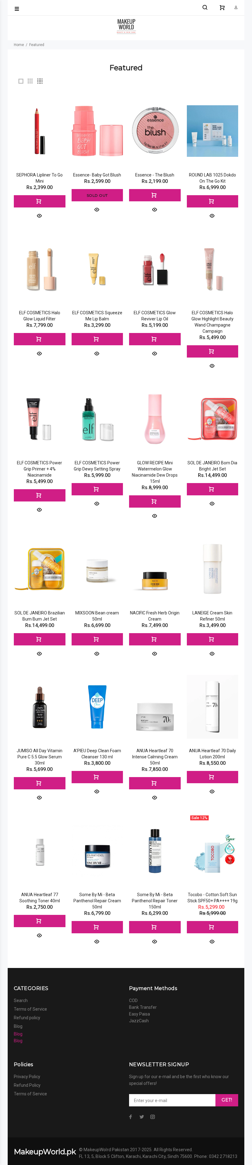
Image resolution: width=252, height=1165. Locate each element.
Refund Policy (27, 1085)
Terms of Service (30, 1009)
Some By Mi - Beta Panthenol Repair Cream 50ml (97, 900)
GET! (227, 1100)
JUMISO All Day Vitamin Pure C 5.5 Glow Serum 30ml (39, 756)
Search (21, 1000)
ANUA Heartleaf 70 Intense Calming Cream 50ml (155, 756)
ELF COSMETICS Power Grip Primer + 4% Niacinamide (39, 469)
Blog (18, 1026)
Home (19, 45)
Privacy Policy (27, 1076)
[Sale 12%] (212, 851)
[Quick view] (39, 215)
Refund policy (27, 1017)
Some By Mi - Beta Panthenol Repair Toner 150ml (155, 900)
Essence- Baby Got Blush (97, 174)
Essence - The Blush (154, 174)
